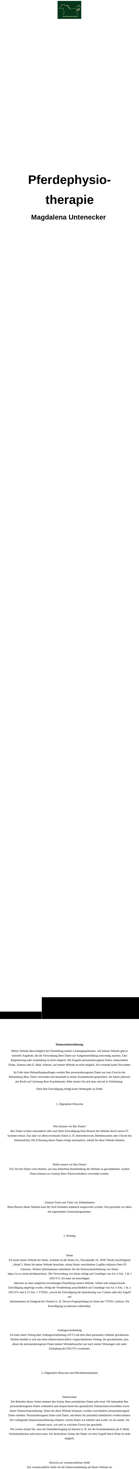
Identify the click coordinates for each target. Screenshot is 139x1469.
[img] (69, 519)
